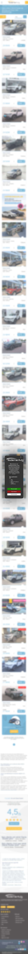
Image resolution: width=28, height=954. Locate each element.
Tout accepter (14, 488)
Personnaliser (14, 494)
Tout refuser (14, 491)
